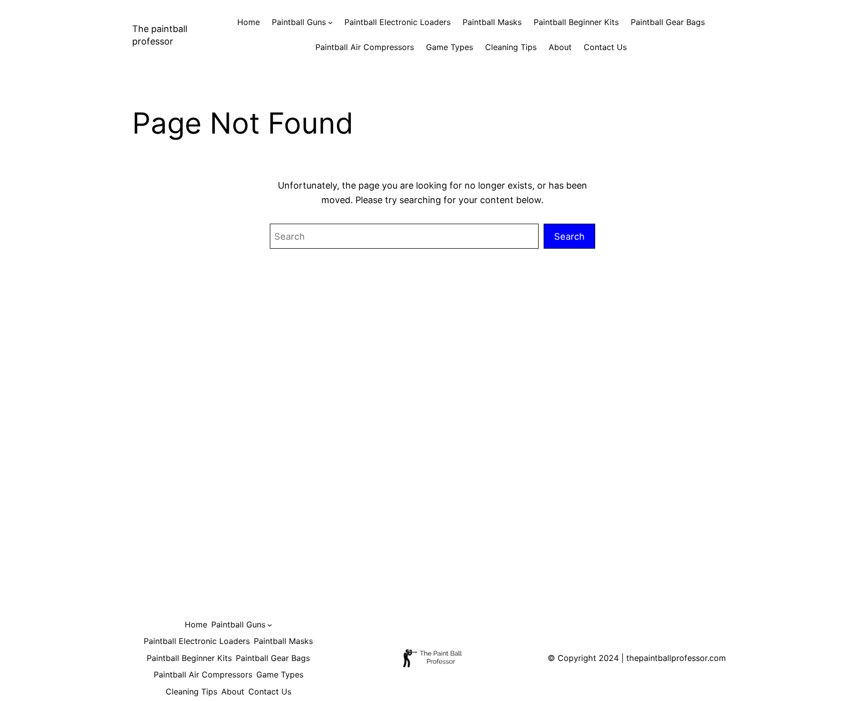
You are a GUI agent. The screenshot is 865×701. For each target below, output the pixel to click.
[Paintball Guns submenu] (330, 22)
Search (569, 236)
